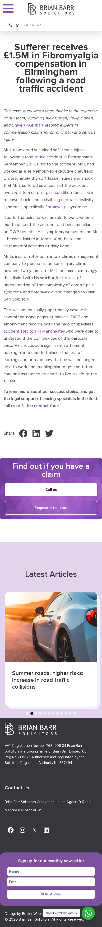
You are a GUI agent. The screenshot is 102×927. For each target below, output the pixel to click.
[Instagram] (22, 830)
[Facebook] (11, 830)
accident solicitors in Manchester (34, 331)
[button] (23, 433)
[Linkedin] (46, 830)
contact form (46, 405)
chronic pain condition (51, 192)
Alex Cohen (56, 118)
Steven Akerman (27, 125)
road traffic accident (43, 157)
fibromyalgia (56, 206)
